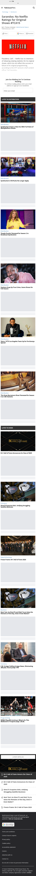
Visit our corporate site (15, 819)
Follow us (21, 33)
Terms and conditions (8, 831)
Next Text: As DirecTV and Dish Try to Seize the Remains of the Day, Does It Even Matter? (18, 799)
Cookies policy (6, 843)
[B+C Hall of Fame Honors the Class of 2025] (18, 769)
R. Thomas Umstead (9, 27)
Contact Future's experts (9, 835)
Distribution (14, 12)
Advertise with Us (7, 855)
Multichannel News (22, 27)
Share (6, 33)
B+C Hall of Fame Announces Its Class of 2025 (19, 783)
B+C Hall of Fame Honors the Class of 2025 (18, 775)
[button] (2, 7)
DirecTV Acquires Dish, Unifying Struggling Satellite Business (16, 791)
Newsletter (30, 33)
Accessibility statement (9, 847)
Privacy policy (6, 839)
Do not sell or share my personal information (15, 863)
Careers (4, 851)
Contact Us (5, 859)
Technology (5, 12)
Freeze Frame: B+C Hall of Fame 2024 (18, 807)
